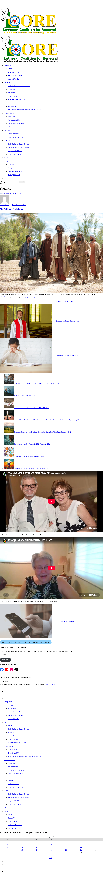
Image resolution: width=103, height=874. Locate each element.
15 (81, 847)
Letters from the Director (16, 770)
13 (51, 847)
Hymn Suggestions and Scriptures (19, 797)
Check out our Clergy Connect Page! (67, 321)
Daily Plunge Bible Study (16, 787)
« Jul (50, 858)
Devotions (7, 777)
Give (5, 808)
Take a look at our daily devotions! (67, 355)
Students (6, 722)
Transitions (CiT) (13, 753)
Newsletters (11, 763)
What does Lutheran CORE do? (66, 301)
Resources (11, 732)
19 (37, 850)
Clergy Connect (13, 821)
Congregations (8, 746)
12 (37, 847)
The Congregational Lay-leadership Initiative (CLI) (24, 756)
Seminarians (12, 736)
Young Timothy (13, 739)
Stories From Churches (15, 715)
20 (51, 850)
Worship (6, 790)
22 (81, 850)
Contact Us (11, 818)
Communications (9, 760)
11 (22, 847)
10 (7, 847)
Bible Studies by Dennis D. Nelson (19, 729)
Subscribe (5, 660)
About (6, 811)
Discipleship (8, 702)
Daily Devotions (13, 784)
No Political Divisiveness (12, 209)
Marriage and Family (14, 828)
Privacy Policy (50, 684)
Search (22, 182)
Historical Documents (15, 825)
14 (66, 847)
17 (7, 850)
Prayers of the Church (15, 801)
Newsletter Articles (14, 767)
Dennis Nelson (4, 205)
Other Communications (19, 205)
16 (95, 847)
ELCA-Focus (8, 705)
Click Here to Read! (31, 298)
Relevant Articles (13, 719)
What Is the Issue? (14, 712)
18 (22, 850)
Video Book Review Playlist (65, 621)
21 (66, 850)
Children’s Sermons (14, 804)
